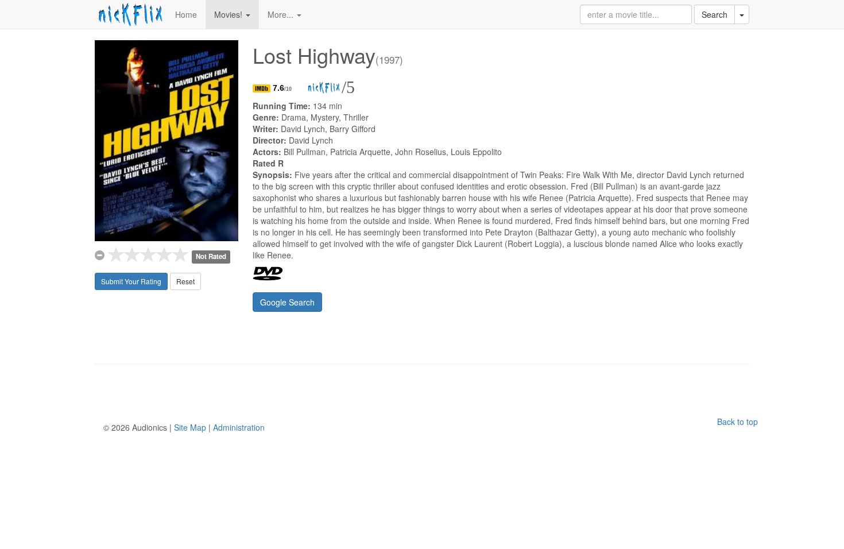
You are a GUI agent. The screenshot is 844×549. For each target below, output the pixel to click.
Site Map (190, 427)
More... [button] (282, 14)
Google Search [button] (287, 302)
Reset (185, 281)
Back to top (737, 421)
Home (186, 14)
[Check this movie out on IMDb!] (263, 87)
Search (714, 14)
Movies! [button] (229, 14)
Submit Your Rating (131, 281)
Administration (239, 427)
